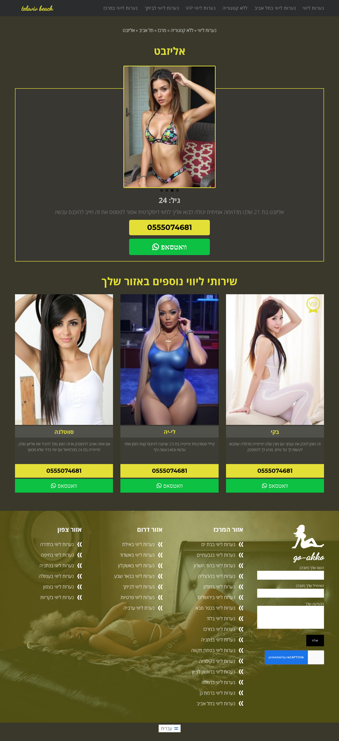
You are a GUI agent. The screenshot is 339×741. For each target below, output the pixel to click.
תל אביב (146, 30)
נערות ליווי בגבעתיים (216, 555)
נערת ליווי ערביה (139, 608)
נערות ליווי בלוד (220, 618)
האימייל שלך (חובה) (310, 585)
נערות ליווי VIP (201, 8)
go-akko (309, 556)
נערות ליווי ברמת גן (217, 693)
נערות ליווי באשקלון (136, 565)
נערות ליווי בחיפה (57, 555)
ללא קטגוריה (235, 8)
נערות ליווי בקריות (57, 597)
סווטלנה (64, 432)
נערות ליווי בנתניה (218, 639)
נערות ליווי (313, 8)
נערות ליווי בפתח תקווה (213, 650)
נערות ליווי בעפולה (56, 576)
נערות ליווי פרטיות (138, 597)
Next (220, 128)
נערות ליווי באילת (138, 544)
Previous (119, 128)
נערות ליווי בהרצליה (216, 576)
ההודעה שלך (314, 603)
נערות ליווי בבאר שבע (134, 576)
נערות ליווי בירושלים (216, 597)
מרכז (162, 30)
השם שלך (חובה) (312, 567)
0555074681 (169, 227)
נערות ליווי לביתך (162, 8)
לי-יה (169, 432)
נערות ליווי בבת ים (218, 544)
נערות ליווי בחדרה (57, 544)
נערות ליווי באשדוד (137, 555)
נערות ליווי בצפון (58, 586)
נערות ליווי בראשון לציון (213, 671)
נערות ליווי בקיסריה (217, 661)
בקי (275, 432)
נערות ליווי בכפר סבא (215, 608)
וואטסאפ (173, 246)
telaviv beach (37, 8)
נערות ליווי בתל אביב (275, 8)
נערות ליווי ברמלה (218, 682)
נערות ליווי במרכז (121, 8)
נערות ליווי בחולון (219, 586)
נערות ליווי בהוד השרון (214, 565)
